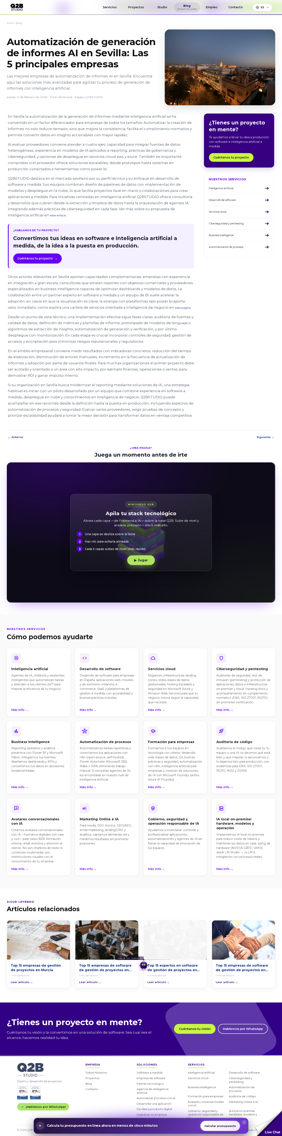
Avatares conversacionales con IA (206, 1103)
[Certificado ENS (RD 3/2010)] (22, 1092)
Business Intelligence (202, 1087)
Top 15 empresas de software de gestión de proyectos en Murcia (105, 968)
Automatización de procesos (242, 1089)
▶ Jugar (141, 560)
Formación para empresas (205, 1096)
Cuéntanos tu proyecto (37, 258)
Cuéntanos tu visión (195, 1029)
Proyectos (92, 1078)
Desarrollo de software (244, 1072)
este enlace (58, 215)
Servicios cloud (198, 1078)
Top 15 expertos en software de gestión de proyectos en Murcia (172, 968)
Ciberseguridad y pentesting (240, 1079)
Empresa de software (151, 1078)
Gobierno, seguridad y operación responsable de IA (205, 1114)
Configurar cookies (252, 1130)
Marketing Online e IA (243, 1101)
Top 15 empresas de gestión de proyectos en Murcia (36, 968)
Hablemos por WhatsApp (243, 1029)
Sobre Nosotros (96, 1072)
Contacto (91, 1089)
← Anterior (15, 437)
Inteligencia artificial (201, 1072)
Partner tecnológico (150, 1083)
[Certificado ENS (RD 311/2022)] (35, 1092)
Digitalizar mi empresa (152, 1114)
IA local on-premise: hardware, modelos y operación (243, 1114)
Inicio (10, 23)
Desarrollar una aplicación (154, 1103)
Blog (19, 23)
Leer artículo (22, 982)
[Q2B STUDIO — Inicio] (17, 7)
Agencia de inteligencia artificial (152, 1090)
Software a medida (149, 1072)
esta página (183, 307)
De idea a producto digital (154, 1109)
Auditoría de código (242, 1096)
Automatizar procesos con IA (156, 1098)
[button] (268, 1123)
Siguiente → (265, 437)
